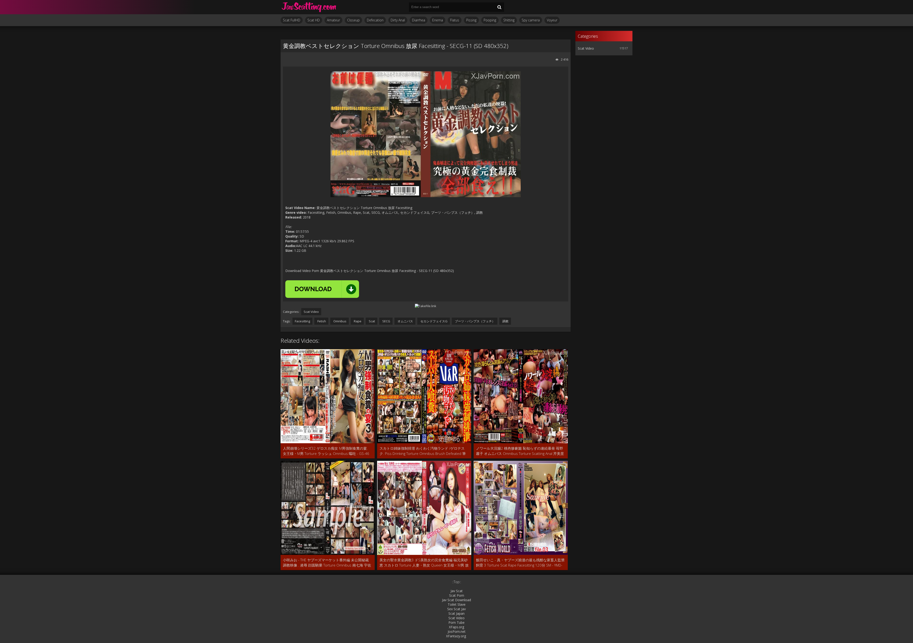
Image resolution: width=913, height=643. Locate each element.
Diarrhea (418, 20)
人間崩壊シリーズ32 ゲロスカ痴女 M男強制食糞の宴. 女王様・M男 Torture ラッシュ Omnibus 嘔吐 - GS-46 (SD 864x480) (326, 451)
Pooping (490, 20)
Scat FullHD (291, 20)
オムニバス (405, 321)
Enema (437, 20)
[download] (322, 289)
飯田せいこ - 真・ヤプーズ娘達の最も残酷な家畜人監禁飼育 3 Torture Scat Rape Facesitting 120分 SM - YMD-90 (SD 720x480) (520, 562)
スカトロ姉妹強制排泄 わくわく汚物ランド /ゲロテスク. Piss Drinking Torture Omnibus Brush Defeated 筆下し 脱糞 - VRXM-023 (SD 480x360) (422, 451)
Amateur (333, 20)
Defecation (375, 20)
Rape (357, 321)
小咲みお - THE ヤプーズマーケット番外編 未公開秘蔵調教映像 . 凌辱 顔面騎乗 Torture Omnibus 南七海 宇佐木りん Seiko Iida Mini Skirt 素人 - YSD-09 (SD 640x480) (327, 562)
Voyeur (552, 20)
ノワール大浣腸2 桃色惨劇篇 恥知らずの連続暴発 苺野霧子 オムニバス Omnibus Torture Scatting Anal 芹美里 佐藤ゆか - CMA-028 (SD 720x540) (520, 451)
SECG (386, 321)
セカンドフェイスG (433, 321)
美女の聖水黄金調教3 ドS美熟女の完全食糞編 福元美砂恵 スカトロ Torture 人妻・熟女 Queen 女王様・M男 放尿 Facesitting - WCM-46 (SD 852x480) (424, 562)
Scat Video (311, 312)
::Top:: (456, 582)
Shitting (509, 20)
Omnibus (339, 321)
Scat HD (313, 20)
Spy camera (531, 20)
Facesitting (302, 321)
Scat (371, 321)
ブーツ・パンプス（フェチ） (474, 321)
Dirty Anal (398, 20)
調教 (505, 321)
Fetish (321, 321)
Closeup (353, 20)
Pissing (471, 20)
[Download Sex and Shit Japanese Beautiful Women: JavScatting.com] (309, 7)
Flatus (454, 20)
